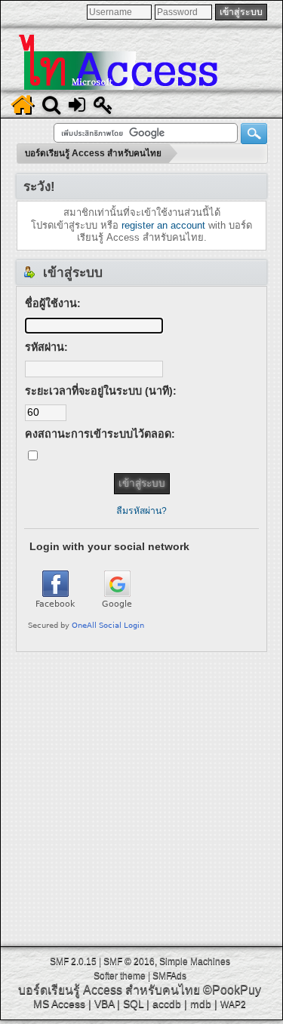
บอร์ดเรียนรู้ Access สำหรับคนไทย (109, 989)
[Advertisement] (141, 793)
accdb (166, 1004)
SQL (133, 1004)
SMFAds (169, 975)
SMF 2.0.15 (73, 961)
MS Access (59, 1004)
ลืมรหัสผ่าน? (141, 511)
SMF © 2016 (129, 961)
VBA (104, 1004)
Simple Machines (194, 961)
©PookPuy (232, 989)
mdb (200, 1004)
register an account (163, 225)
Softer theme (120, 975)
